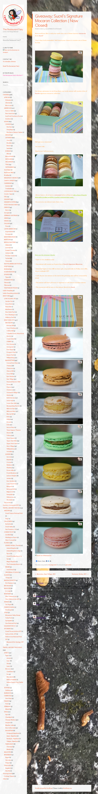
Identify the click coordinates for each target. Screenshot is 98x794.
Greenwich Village (12, 392)
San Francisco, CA (10, 529)
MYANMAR (7, 755)
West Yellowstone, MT (12, 599)
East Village (10, 379)
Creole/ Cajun (8, 194)
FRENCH (6, 207)
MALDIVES (7, 752)
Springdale (8, 620)
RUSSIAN (7, 269)
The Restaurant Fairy (13, 29)
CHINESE (8, 124)
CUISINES (6, 95)
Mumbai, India (9, 725)
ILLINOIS (7, 575)
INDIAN (7, 135)
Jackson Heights (12, 476)
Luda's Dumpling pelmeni (10, 293)
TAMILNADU (9, 744)
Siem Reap (8, 698)
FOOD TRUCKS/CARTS (11, 205)
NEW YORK (6, 296)
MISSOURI (7, 588)
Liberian (7, 103)
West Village (10, 446)
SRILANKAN (9, 162)
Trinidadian (8, 188)
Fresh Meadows (11, 473)
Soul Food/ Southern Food (13, 116)
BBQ (8, 154)
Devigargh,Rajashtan (13, 733)
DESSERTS (7, 199)
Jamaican (8, 186)
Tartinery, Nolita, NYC (80, 574)
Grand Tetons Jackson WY (13, 631)
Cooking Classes (9, 776)
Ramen (9, 146)
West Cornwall (9, 540)
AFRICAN (7, 97)
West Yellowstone (11, 596)
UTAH (6, 612)
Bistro (7, 210)
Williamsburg (11, 357)
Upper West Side (12, 443)
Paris (7, 704)
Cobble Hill (10, 331)
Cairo (8, 661)
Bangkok (8, 768)
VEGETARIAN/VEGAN (10, 288)
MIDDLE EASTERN (10, 242)
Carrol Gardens (11, 328)
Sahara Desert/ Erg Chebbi (15, 682)
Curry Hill (10, 374)
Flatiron (9, 387)
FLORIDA (7, 543)
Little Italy (10, 400)
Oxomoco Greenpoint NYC (11, 505)
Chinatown (10, 368)
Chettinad (10, 747)
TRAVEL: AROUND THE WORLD (12, 647)
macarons (82, 33)
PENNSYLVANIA (9, 607)
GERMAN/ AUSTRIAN (10, 215)
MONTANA (7, 594)
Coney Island (10, 339)
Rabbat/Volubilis (11, 679)
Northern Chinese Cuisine (14, 132)
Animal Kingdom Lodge (14, 551)
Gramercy (10, 390)
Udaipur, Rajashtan (12, 741)
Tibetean (7, 285)
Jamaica (9, 478)
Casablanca (10, 671)
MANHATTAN (9, 360)
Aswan (9, 658)
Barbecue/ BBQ (8, 172)
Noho (8, 417)
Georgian (7, 213)
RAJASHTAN (9, 730)
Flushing (9, 467)
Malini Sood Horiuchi (55, 29)
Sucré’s (37, 93)
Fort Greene (10, 344)
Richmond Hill (11, 489)
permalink (68, 565)
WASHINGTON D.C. (10, 626)
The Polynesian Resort (13, 564)
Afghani (7, 245)
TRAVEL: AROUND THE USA (11, 508)
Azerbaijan (7, 170)
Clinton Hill (10, 371)
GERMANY (7, 706)
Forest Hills (10, 470)
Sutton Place (10, 427)
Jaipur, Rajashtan (12, 736)
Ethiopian (8, 100)
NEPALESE (8, 159)
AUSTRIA (7, 687)
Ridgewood (10, 492)
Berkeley (8, 524)
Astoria (9, 457)
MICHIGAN (7, 586)
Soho (8, 425)
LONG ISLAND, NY (10, 298)
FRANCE (6, 701)
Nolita (8, 419)
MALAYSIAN (9, 156)
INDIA (6, 712)
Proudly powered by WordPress (43, 788)
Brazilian (6, 175)
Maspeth (9, 486)
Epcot (8, 553)
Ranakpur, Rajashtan (13, 738)
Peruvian (8, 234)
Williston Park (9, 317)
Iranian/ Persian (10, 250)
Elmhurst (9, 465)
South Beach (10, 569)
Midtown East (11, 408)
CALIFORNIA (8, 521)
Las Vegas (8, 604)
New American (9, 113)
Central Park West (12, 363)
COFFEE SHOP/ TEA (10, 191)
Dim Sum (9, 127)
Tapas (7, 277)
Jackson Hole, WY (10, 634)
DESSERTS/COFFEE (10, 202)
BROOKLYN (8, 323)
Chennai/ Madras (10, 720)
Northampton (9, 583)
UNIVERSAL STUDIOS (12, 572)
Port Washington (10, 315)
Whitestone (10, 497)
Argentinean (9, 231)
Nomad (9, 422)
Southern (8, 119)
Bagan (7, 757)
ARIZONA (7, 510)
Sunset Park (10, 355)
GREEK (6, 218)
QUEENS (8, 454)
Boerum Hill (10, 325)
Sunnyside (10, 494)
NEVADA (7, 602)
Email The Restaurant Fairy (11, 66)
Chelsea (9, 366)
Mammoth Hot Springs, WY (15, 642)
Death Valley (9, 527)
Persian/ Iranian (10, 256)
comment (58, 195)
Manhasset (8, 309)
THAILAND (7, 765)
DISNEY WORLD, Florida (12, 545)
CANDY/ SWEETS (9, 180)
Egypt (7, 655)
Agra (6, 714)
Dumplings (10, 129)
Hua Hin (7, 771)
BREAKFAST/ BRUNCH (11, 178)
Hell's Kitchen (11, 398)
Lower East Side (11, 403)
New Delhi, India (10, 728)
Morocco (8, 669)
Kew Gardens (11, 481)
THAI (7, 164)
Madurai (9, 749)
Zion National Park (11, 623)
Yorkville (9, 451)
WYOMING (7, 628)
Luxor (8, 666)
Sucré (41, 36)
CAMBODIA (7, 696)
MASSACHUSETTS (10, 580)
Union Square (11, 438)
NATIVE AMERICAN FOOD (12, 264)
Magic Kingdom (11, 561)
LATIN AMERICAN (10, 229)
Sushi (8, 148)
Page (6, 518)
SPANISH (7, 274)
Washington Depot (11, 537)
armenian (8, 247)
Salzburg (8, 690)
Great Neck (8, 304)
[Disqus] (61, 604)
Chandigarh (8, 717)
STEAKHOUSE (8, 280)
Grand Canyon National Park (14, 513)
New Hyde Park (10, 312)
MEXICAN (7, 239)
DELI (5, 196)
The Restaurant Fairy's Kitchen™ (13, 75)
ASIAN (6, 121)
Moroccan (8, 105)
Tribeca (9, 435)
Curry (8, 140)
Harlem (9, 395)
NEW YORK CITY (9, 320)
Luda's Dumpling (8, 290)
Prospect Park (11, 352)
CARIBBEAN (8, 183)
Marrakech (10, 677)
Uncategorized (52, 565)
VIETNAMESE (9, 167)
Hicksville (8, 307)
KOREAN (8, 151)
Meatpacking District (13, 406)
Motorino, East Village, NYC (45, 574)
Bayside (9, 459)
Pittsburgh (8, 610)
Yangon (7, 763)
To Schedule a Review (9, 61)
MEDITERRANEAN (10, 237)
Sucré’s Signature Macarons (73, 264)
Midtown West (11, 411)
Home (5, 37)
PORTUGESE (8, 266)
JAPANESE (8, 137)
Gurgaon (8, 722)
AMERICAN (7, 108)
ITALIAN (7, 223)
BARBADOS (7, 693)
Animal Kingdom (11, 548)
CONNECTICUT (9, 532)
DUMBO (9, 341)
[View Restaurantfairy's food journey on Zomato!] (13, 52)
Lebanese (8, 253)
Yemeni (7, 261)
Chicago (7, 577)
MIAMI (7, 567)
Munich (7, 709)
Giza (8, 663)
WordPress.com (67, 788)
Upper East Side (12, 441)
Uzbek (5, 779)
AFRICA (6, 653)
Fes (8, 674)
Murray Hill (10, 414)
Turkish (7, 258)
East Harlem (10, 376)
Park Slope (10, 349)
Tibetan (6, 282)
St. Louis (7, 591)
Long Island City (11, 484)
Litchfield (8, 535)
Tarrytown (7, 502)
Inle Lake (8, 760)
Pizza (7, 226)
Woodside (10, 500)
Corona (9, 462)
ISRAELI (6, 221)
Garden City (9, 301)
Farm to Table (9, 111)
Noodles (9, 143)
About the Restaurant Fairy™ (12, 40)
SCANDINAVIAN (9, 272)
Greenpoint (10, 347)
